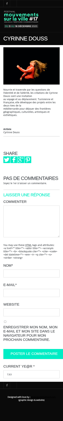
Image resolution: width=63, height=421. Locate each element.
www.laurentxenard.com (43, 396)
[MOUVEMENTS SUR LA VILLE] (21, 19)
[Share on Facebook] (13, 159)
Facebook (6, 3)
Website (11, 304)
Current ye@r (19, 366)
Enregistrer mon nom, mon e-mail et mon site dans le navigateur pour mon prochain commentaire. (30, 333)
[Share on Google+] (20, 159)
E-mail (10, 285)
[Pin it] (28, 159)
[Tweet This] (6, 159)
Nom (8, 265)
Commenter (15, 202)
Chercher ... (13, 3)
